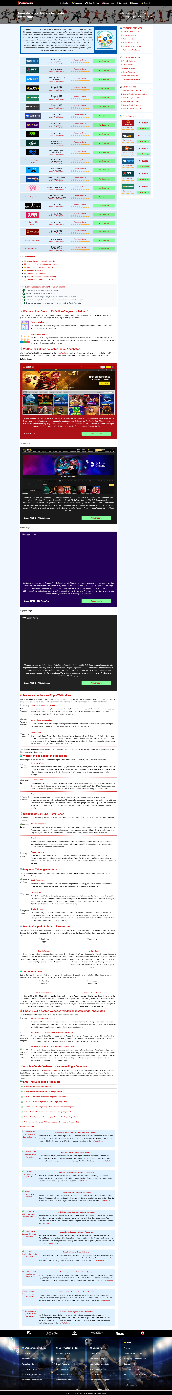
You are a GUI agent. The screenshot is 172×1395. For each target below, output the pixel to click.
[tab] (68, 1087)
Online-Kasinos (93, 3)
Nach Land (123, 3)
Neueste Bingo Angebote (131, 98)
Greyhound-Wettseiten (130, 76)
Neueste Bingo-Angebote (99, 1364)
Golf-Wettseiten (127, 65)
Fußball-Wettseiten (129, 61)
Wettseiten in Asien (29, 1353)
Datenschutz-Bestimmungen (134, 1353)
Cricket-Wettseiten (128, 68)
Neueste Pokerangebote (131, 101)
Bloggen (135, 3)
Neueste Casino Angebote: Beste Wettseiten (76, 1312)
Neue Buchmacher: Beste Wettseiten (76, 1252)
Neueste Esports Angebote (132, 109)
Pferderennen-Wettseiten (131, 79)
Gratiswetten (109, 3)
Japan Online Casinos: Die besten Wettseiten (76, 1232)
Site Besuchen (104, 61)
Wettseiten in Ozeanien (130, 42)
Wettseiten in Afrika (129, 35)
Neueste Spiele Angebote (131, 105)
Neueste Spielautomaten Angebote (134, 94)
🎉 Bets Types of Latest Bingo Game (38, 267)
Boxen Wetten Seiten (63, 1369)
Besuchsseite (96, 433)
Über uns (127, 1348)
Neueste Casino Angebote (131, 90)
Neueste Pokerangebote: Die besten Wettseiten (76, 1172)
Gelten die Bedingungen (56, 63)
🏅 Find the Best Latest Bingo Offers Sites (40, 280)
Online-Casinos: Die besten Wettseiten (77, 1192)
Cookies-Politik (129, 1364)
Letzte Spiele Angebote (98, 1374)
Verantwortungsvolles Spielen (135, 1374)
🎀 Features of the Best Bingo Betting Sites (41, 264)
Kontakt (126, 1380)
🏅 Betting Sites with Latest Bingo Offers (40, 261)
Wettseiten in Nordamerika (131, 50)
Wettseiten (77, 3)
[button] (151, 3)
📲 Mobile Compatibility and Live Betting (40, 277)
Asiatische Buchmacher (130, 31)
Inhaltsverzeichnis (130, 1385)
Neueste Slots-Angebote (99, 1359)
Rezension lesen (80, 60)
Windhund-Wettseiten (64, 1374)
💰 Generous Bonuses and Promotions (39, 270)
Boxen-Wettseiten (128, 72)
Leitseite (65, 3)
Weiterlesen (98, 1141)
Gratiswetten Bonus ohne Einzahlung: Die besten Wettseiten (76, 1132)
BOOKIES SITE (82, 1393)
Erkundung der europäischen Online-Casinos (76, 1272)
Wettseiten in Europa (129, 39)
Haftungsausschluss (131, 1369)
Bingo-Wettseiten (63, 353)
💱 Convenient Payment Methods (37, 273)
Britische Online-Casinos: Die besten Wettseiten (76, 1292)
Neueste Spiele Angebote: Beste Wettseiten (76, 1152)
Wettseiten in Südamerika (131, 46)
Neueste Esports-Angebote (100, 1380)
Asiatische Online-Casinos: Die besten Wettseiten (76, 1212)
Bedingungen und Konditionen (135, 1359)
